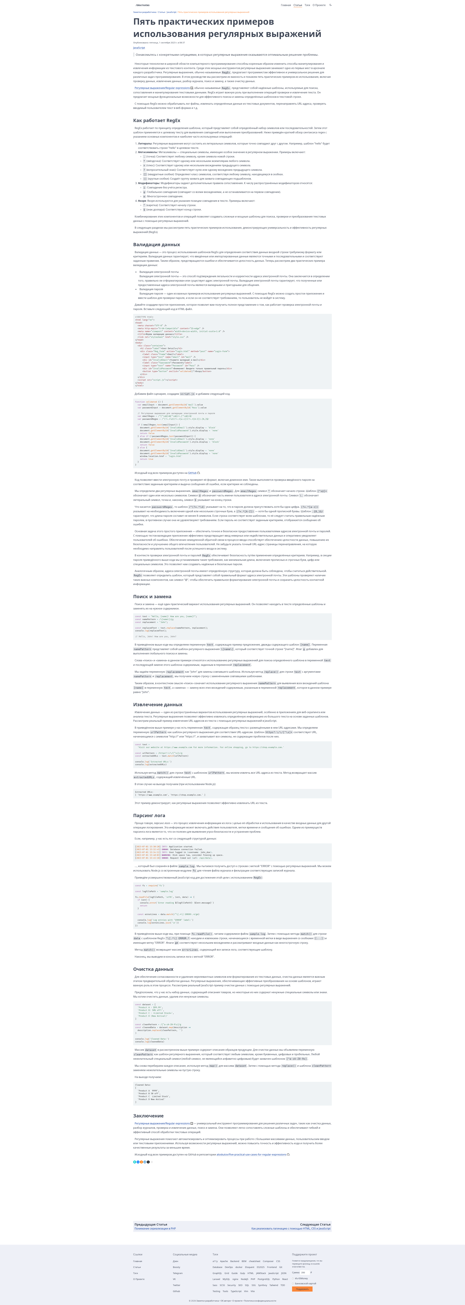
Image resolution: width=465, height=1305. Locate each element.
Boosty (176, 1267)
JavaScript (171, 12)
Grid (227, 1273)
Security (231, 1285)
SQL (247, 1285)
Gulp (242, 1273)
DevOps (229, 1267)
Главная (286, 5)
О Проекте (319, 5)
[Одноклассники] (141, 1161)
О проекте (237, 1300)
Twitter (176, 1285)
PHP (253, 1279)
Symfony (262, 1285)
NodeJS (244, 1279)
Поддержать (302, 1289)
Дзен (175, 1261)
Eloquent (249, 1267)
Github (176, 1291)
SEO (240, 1285)
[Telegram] (144, 1161)
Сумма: (296, 1272)
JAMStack (261, 1273)
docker (239, 1267)
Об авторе (226, 1300)
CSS (278, 1261)
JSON (283, 1273)
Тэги (307, 5)
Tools (225, 1291)
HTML (251, 1273)
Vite (253, 1291)
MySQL (226, 1279)
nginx (235, 1279)
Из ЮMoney (301, 1278)
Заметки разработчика (144, 12)
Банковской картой (305, 1283)
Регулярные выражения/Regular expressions (162, 88)
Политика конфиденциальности (260, 1300)
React (285, 1279)
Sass (215, 1285)
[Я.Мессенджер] (134, 1161)
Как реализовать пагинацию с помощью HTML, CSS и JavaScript (291, 1228)
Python (276, 1279)
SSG (254, 1285)
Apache (224, 1261)
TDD (283, 1285)
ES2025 (261, 1267)
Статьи (298, 5)
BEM (244, 1261)
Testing (216, 1291)
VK (174, 1279)
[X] (148, 1161)
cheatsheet (254, 1261)
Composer (268, 1261)
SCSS (222, 1285)
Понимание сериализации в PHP (155, 1228)
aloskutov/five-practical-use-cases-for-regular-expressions (251, 1154)
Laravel (216, 1279)
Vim (246, 1291)
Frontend (272, 1267)
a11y (215, 1261)
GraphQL (217, 1273)
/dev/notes (142, 5)
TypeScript (236, 1291)
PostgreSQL (264, 1279)
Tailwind (274, 1285)
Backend (234, 1261)
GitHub (192, 473)
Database (217, 1267)
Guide (235, 1273)
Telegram (178, 1273)
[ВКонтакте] (138, 1161)
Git (280, 1267)
